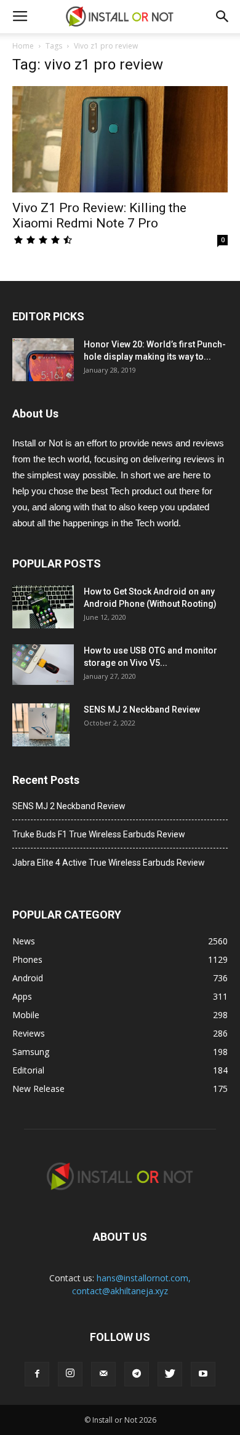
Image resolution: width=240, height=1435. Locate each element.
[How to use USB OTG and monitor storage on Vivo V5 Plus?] (43, 665)
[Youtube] (203, 1374)
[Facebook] (37, 1374)
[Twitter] (170, 1374)
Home (23, 46)
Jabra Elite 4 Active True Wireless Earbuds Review (108, 863)
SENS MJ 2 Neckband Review (142, 709)
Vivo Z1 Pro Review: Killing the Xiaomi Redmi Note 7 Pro (99, 215)
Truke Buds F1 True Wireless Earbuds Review (98, 834)
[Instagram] (70, 1374)
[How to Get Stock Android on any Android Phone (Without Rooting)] (43, 606)
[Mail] (103, 1374)
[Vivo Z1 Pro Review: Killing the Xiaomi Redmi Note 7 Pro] (120, 139)
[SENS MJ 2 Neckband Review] (41, 724)
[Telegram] (136, 1374)
